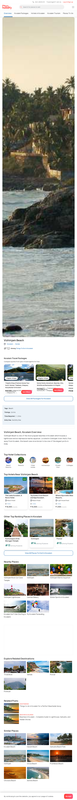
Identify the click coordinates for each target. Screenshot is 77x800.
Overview (8, 13)
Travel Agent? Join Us (53, 2)
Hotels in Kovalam (38, 13)
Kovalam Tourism (53, 13)
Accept (68, 796)
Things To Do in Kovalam (24, 348)
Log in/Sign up (68, 2)
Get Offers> (26, 392)
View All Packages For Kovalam (38, 399)
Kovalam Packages (21, 13)
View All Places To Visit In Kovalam (38, 553)
